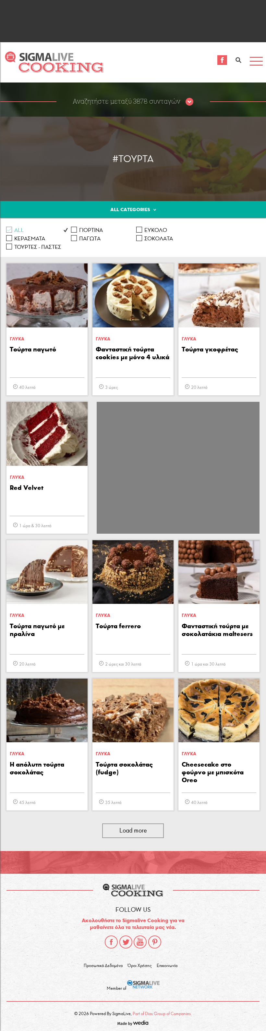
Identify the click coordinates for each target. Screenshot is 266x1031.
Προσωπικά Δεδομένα (103, 965)
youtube (140, 942)
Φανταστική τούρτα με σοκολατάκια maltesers (217, 630)
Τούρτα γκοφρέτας (210, 349)
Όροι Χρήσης (139, 965)
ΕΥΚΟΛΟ (155, 230)
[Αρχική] (54, 71)
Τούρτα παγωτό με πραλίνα (37, 630)
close (189, 102)
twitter (125, 942)
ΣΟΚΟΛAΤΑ (158, 238)
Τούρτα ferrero (118, 626)
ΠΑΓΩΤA (90, 238)
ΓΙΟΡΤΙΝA (91, 230)
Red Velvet (26, 487)
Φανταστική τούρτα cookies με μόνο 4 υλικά (132, 353)
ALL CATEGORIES (130, 209)
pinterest (154, 942)
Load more (133, 830)
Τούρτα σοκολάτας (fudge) (124, 768)
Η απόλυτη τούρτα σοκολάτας (37, 768)
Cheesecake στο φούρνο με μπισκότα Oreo (213, 772)
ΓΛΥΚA (17, 339)
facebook (111, 942)
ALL (19, 230)
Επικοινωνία (167, 965)
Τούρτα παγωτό (33, 349)
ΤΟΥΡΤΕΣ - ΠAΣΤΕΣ (37, 247)
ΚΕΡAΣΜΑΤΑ (29, 238)
